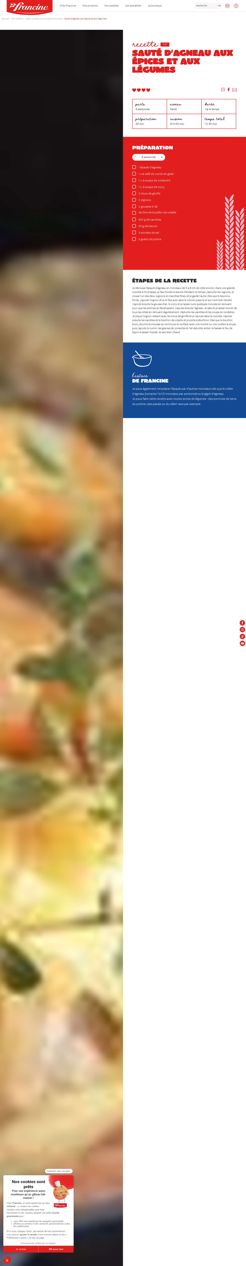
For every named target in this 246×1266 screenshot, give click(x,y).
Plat (165, 45)
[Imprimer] (223, 90)
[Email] (234, 90)
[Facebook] (229, 90)
